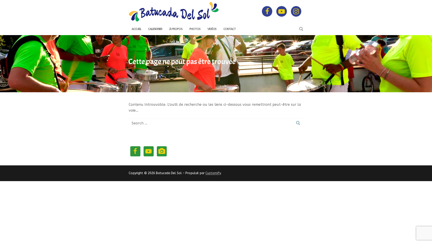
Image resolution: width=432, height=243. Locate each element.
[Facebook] (267, 11)
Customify (213, 173)
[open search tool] (301, 29)
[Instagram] (296, 11)
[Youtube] (281, 11)
